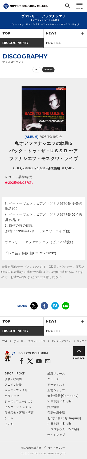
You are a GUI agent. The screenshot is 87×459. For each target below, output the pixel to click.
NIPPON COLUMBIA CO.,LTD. (25, 6)
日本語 (55, 401)
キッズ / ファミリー (18, 390)
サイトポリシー (57, 447)
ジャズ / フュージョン (19, 401)
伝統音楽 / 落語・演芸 (19, 412)
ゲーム (9, 418)
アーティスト (56, 384)
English (68, 401)
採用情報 (53, 407)
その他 (9, 423)
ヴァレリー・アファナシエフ (29, 341)
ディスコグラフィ (61, 341)
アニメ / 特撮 (13, 384)
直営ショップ (56, 390)
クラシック (12, 396)
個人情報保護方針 (31, 447)
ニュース (53, 379)
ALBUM (48, 69)
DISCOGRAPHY (15, 43)
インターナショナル (18, 407)
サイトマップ (56, 434)
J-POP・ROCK (15, 373)
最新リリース (56, 373)
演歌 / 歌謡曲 (13, 379)
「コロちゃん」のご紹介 (63, 429)
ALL (37, 69)
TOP (6, 33)
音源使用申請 (56, 412)
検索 (67, 7)
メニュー (79, 7)
